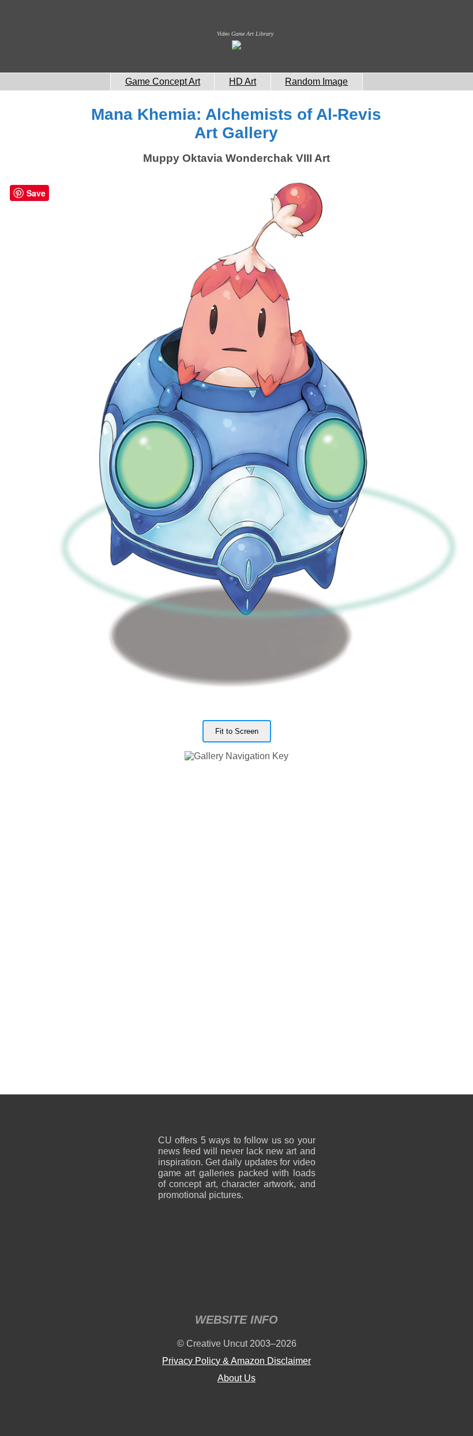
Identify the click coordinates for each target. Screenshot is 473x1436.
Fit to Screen (236, 731)
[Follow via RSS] (166, 1117)
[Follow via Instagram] (201, 1117)
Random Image (316, 81)
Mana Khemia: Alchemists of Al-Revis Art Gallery (236, 123)
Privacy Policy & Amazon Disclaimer (236, 1361)
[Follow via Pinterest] (307, 1117)
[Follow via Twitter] (272, 1117)
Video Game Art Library (245, 34)
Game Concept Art (162, 81)
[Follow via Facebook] (236, 1117)
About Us (236, 1378)
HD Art (242, 81)
